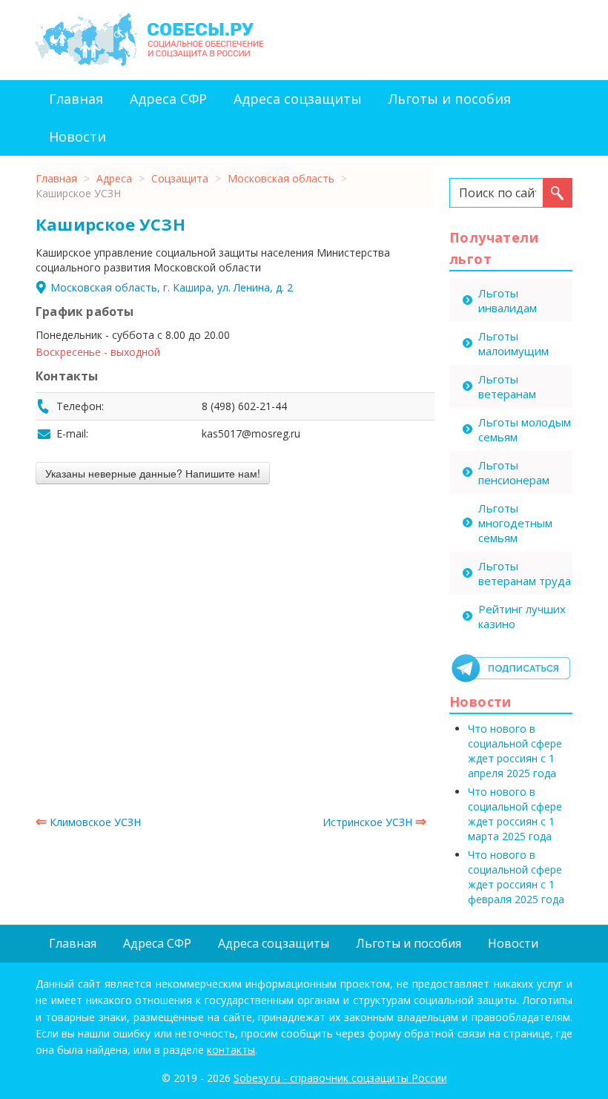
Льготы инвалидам (507, 300)
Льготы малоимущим (513, 343)
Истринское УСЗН (374, 822)
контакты (231, 1050)
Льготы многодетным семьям (515, 523)
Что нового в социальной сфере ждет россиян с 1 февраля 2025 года (516, 877)
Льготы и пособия (450, 98)
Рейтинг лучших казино (522, 616)
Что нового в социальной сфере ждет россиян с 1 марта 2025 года (515, 814)
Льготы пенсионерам (513, 472)
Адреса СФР (168, 98)
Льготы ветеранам (507, 386)
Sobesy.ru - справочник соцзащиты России (340, 1078)
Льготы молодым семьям (524, 429)
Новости (77, 136)
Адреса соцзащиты (298, 98)
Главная (76, 98)
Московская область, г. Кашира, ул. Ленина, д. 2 (171, 287)
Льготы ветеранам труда (524, 573)
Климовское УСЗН (88, 822)
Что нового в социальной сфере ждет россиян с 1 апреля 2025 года (515, 751)
